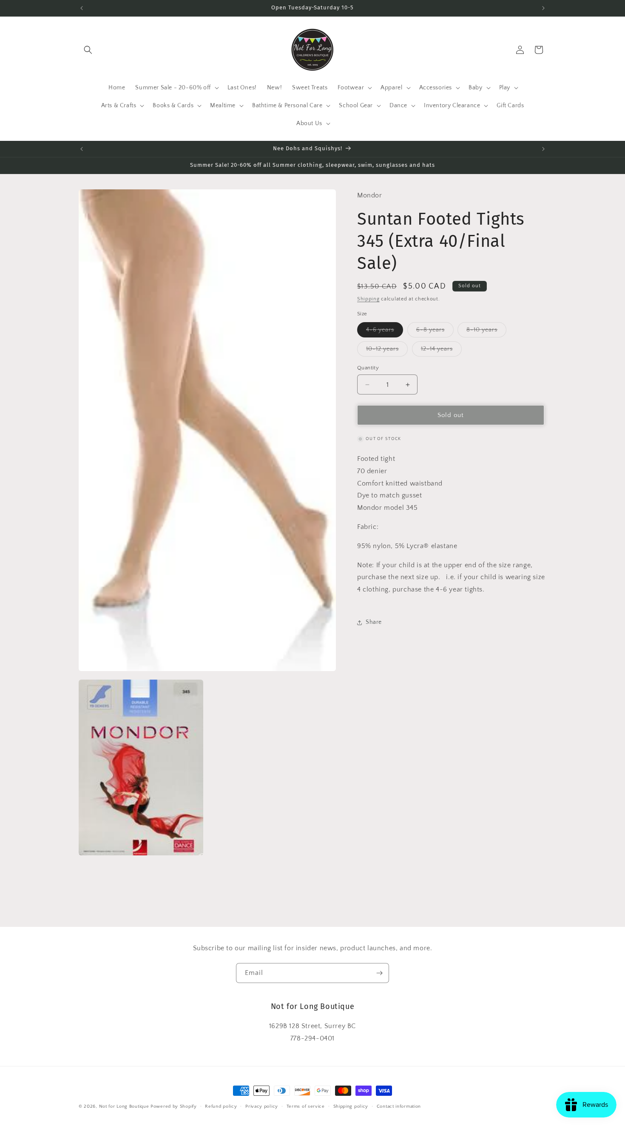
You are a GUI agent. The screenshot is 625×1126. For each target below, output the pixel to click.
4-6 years (384, 331)
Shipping (368, 299)
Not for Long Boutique (124, 1106)
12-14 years (441, 351)
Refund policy (221, 1106)
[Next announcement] (543, 8)
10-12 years (387, 351)
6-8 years (435, 331)
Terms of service (306, 1106)
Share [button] (374, 622)
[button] (88, 49)
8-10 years (486, 331)
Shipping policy (351, 1106)
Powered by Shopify (174, 1106)
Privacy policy (261, 1106)
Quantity (368, 368)
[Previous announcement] (81, 8)
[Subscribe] (379, 973)
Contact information (399, 1106)
